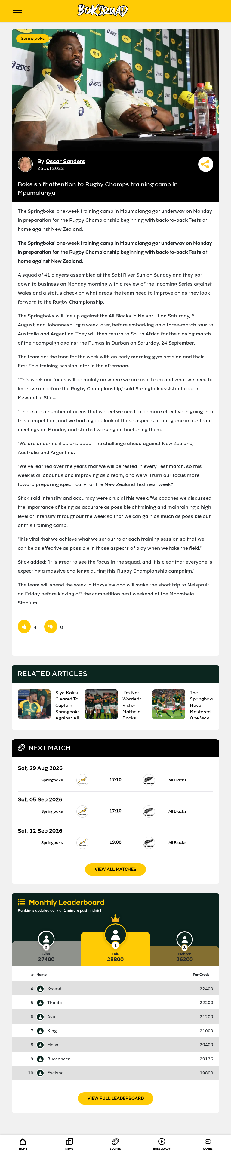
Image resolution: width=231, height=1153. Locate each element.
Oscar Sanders (65, 161)
